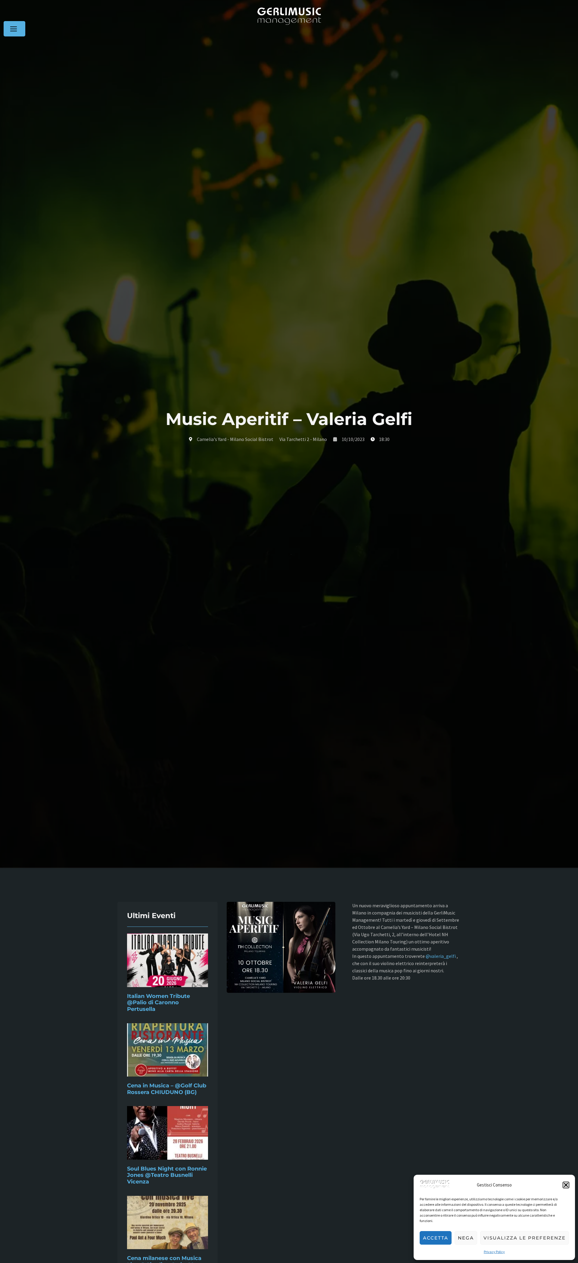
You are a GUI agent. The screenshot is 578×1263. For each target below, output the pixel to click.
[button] (566, 1185)
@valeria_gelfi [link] (441, 956)
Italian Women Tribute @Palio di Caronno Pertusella (158, 1002)
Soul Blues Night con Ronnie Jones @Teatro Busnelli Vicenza (167, 1175)
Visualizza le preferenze (524, 1238)
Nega (466, 1238)
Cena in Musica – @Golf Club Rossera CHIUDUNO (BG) (166, 1089)
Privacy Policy (494, 1251)
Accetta (435, 1238)
